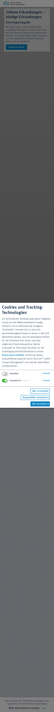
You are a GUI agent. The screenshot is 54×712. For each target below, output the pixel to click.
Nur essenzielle (40, 391)
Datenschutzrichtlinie (13, 355)
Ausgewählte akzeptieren (36, 397)
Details (46, 373)
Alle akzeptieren (40, 404)
